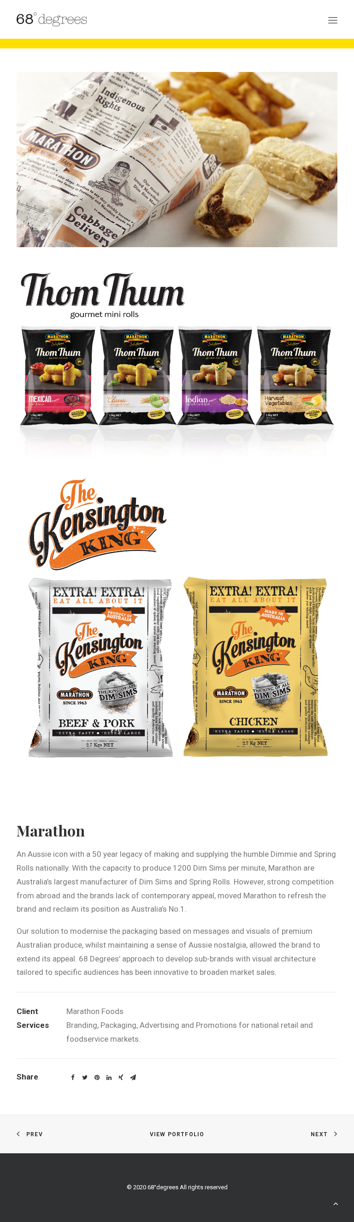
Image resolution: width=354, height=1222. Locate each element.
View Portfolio (177, 1134)
